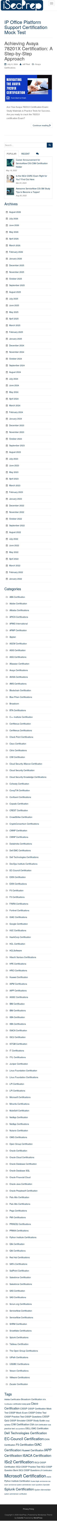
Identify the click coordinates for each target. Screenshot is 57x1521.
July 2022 (13, 538)
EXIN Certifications (18, 883)
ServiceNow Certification (21, 1310)
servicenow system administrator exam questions (26, 1485)
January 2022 (15, 578)
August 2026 (15, 211)
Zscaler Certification (19, 1384)
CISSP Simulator (18, 1420)
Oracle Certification (18, 1150)
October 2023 (15, 438)
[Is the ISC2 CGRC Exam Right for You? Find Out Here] (10, 178)
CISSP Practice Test (14, 1416)
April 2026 (14, 238)
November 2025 (16, 271)
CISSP (23, 1408)
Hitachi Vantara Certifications (23, 957)
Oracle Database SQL (20, 1170)
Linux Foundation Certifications (24, 1077)
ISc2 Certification (19, 1461)
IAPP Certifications (18, 990)
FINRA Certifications (19, 903)
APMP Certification (18, 630)
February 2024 (16, 412)
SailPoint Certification (19, 1270)
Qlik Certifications (18, 1250)
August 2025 (15, 291)
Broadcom (14, 703)
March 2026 (14, 245)
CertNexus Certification (20, 723)
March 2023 (14, 485)
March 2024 (14, 405)
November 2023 (16, 432)
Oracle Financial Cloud (20, 1177)
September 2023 (17, 445)
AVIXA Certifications (19, 676)
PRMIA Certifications (19, 1230)
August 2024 (15, 372)
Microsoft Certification (25, 1475)
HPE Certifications (18, 963)
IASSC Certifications (19, 997)
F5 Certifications (17, 897)
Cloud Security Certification (22, 770)
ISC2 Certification (18, 1037)
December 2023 (16, 425)
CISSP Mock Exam (18, 1412)
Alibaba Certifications (19, 610)
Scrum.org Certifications (21, 1304)
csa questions (20, 1428)
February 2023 (16, 492)
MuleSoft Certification (19, 1110)
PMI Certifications (18, 1217)
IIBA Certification (17, 1017)
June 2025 (14, 305)
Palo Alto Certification (19, 1197)
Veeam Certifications (19, 1370)
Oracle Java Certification (21, 1183)
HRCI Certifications (18, 970)
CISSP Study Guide (35, 1420)
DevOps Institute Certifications (23, 863)
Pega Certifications (18, 1210)
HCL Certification (17, 943)
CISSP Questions (33, 1416)
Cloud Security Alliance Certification (26, 763)
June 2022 (14, 545)
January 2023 (15, 498)
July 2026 (13, 218)
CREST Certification (19, 810)
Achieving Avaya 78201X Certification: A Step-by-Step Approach (28, 51)
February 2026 (16, 251)
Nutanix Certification (19, 1130)
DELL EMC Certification (36, 1428)
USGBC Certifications (19, 1364)
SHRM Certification (18, 1323)
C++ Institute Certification (21, 716)
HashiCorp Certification (20, 937)
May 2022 (13, 552)
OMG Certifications (18, 1137)
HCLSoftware (16, 950)
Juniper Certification (19, 1063)
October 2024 (15, 358)
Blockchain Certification (20, 690)
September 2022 (17, 525)
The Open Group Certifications (24, 1350)
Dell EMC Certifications (20, 850)
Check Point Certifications (21, 736)
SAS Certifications (18, 1297)
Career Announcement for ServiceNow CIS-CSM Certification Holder (32, 163)
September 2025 (17, 285)
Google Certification (19, 923)
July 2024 (13, 378)
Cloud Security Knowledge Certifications (28, 777)
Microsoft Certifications (20, 1097)
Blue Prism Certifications (21, 697)
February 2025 (16, 332)
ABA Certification (17, 596)
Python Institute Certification (17, 1480)
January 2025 (15, 338)
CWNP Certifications (19, 837)
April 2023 (14, 478)
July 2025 (13, 298)
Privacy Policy (28, 1509)
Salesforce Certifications (21, 1284)
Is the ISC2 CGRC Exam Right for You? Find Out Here (31, 177)
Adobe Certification (18, 603)
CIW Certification (17, 757)
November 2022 (16, 512)
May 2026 (13, 231)
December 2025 (16, 265)
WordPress (38, 1517)
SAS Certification (17, 1290)
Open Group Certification (21, 1143)
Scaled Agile (35, 1481)
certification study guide (21, 1404)
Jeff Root (26, 64)
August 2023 (15, 452)
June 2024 (14, 385)
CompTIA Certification (20, 790)
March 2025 (14, 325)
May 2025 (13, 312)
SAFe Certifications (18, 1263)
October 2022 (15, 518)
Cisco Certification (18, 743)
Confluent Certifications (20, 797)
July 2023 (13, 458)
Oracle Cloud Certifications (22, 1157)
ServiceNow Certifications (21, 1317)
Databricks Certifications (21, 843)
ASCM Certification (18, 643)
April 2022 (14, 558)
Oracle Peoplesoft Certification (24, 1190)
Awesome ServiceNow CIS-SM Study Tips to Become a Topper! (33, 190)
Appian (13, 636)
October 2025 (15, 278)
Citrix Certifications (18, 750)
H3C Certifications (18, 930)
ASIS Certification (18, 650)
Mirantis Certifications (19, 1103)
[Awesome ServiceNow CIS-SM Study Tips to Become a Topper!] (10, 191)
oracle (48, 1477)
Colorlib (20, 1517)
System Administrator (42, 1490)
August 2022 (15, 532)
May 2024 (13, 392)
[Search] (50, 145)
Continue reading (41, 125)
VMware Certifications (20, 1377)
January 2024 (15, 418)
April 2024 (14, 398)
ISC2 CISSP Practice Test (28, 1466)
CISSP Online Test (37, 1412)
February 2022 (16, 572)
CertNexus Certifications (21, 730)
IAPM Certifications (18, 983)
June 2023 (14, 465)
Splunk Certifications (19, 1337)
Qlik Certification (17, 1243)
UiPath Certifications (19, 1357)
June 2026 (14, 225)
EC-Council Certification (20, 870)
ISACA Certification (18, 1030)
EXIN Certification (18, 877)
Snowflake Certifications (21, 1330)
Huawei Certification (19, 977)
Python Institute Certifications (23, 1237)
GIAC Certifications (18, 917)
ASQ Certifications (18, 656)
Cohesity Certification (19, 783)
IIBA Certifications (18, 1023)
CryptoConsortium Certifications (24, 823)
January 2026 (15, 258)
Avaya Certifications (19, 670)
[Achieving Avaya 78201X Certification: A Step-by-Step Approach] (28, 88)
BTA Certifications (18, 710)
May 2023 (13, 472)
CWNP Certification (18, 830)
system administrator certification (15, 1494)
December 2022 (16, 505)
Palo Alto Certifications (20, 1203)
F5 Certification (17, 890)
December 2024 (16, 345)
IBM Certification (17, 1003)
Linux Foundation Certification (23, 1070)
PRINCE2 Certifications (20, 1224)
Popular (11, 153)
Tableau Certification (19, 1344)
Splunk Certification (19, 1488)
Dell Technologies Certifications (24, 857)
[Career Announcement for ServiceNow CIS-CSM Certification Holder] (10, 162)
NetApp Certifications (19, 1123)
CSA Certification (40, 1424)
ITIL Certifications (18, 1057)
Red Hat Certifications (20, 1257)
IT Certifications (17, 1050)
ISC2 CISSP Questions (29, 1470)
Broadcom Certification (31, 1399)
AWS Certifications (18, 683)
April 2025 (14, 318)
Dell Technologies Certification (25, 1433)
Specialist (46, 1485)
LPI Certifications (17, 1090)
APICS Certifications (19, 616)
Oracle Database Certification (23, 1163)
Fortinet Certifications (19, 910)
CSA (32, 1424)
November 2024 (16, 351)
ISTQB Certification (18, 1043)
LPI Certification (17, 1083)
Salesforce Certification (20, 1277)
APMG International (19, 623)
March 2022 (14, 565)
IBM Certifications (18, 1010)
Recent (25, 153)
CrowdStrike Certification (21, 817)
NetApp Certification (19, 1117)
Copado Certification (19, 803)
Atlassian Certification (19, 663)
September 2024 (17, 365)
